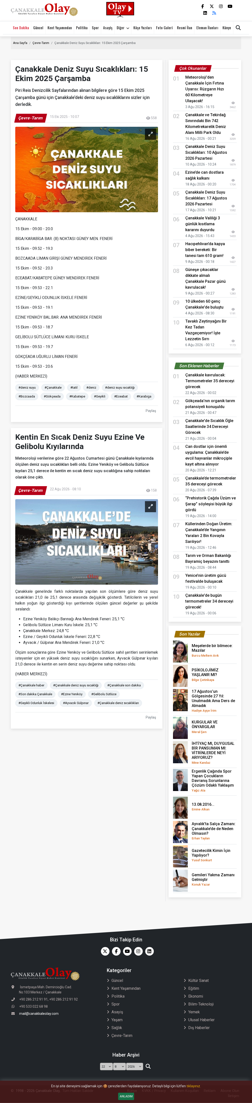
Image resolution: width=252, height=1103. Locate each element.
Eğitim (193, 988)
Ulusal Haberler (201, 1020)
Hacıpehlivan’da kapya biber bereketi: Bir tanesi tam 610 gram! (205, 249)
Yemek (194, 1012)
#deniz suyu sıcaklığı (120, 387)
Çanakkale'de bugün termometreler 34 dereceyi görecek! (209, 601)
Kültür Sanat (198, 980)
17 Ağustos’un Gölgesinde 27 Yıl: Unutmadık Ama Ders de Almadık (213, 700)
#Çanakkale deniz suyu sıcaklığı (75, 685)
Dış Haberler (199, 1027)
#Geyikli (99, 396)
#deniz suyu (27, 387)
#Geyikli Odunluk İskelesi (36, 703)
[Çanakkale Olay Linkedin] (148, 951)
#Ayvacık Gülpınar (76, 703)
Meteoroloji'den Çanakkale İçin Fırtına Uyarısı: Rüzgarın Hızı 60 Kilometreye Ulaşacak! (204, 89)
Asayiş (107, 27)
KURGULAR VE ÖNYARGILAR (205, 727)
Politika (82, 27)
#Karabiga (144, 396)
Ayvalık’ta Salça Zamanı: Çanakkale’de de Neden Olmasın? (214, 830)
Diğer (121, 27)
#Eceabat (121, 396)
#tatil (74, 387)
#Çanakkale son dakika (124, 685)
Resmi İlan (184, 27)
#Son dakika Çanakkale (35, 694)
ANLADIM (126, 1096)
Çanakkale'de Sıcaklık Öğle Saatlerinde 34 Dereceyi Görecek (209, 426)
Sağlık (116, 1027)
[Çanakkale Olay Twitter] (104, 951)
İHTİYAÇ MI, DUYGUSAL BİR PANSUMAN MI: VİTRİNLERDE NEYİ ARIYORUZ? (213, 752)
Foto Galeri (164, 27)
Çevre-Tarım (40, 43)
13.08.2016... (203, 806)
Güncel (38, 27)
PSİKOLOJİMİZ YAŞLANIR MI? (205, 674)
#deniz (91, 387)
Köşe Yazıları (142, 27)
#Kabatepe (77, 396)
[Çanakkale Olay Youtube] (126, 951)
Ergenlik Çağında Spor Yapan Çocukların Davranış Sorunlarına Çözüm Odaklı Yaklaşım (213, 780)
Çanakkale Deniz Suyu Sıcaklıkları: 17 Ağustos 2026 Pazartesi (206, 198)
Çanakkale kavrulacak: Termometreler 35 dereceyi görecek (209, 381)
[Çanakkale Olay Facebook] (115, 951)
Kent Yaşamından (59, 27)
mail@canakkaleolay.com (39, 1014)
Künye (226, 27)
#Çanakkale (53, 387)
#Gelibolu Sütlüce (103, 694)
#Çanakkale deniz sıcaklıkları (118, 703)
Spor (95, 27)
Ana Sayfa (20, 43)
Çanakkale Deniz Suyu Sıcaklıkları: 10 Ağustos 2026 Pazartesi (206, 152)
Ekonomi (195, 996)
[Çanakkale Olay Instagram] (137, 951)
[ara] (148, 1067)
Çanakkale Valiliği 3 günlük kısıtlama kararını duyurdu (202, 224)
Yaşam (117, 1020)
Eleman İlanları (207, 27)
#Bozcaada (26, 396)
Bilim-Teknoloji (201, 1004)
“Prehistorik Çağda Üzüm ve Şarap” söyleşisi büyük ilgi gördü (210, 504)
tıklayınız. (194, 1086)
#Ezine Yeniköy (71, 694)
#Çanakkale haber (31, 685)
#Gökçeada (52, 396)
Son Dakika (21, 27)
